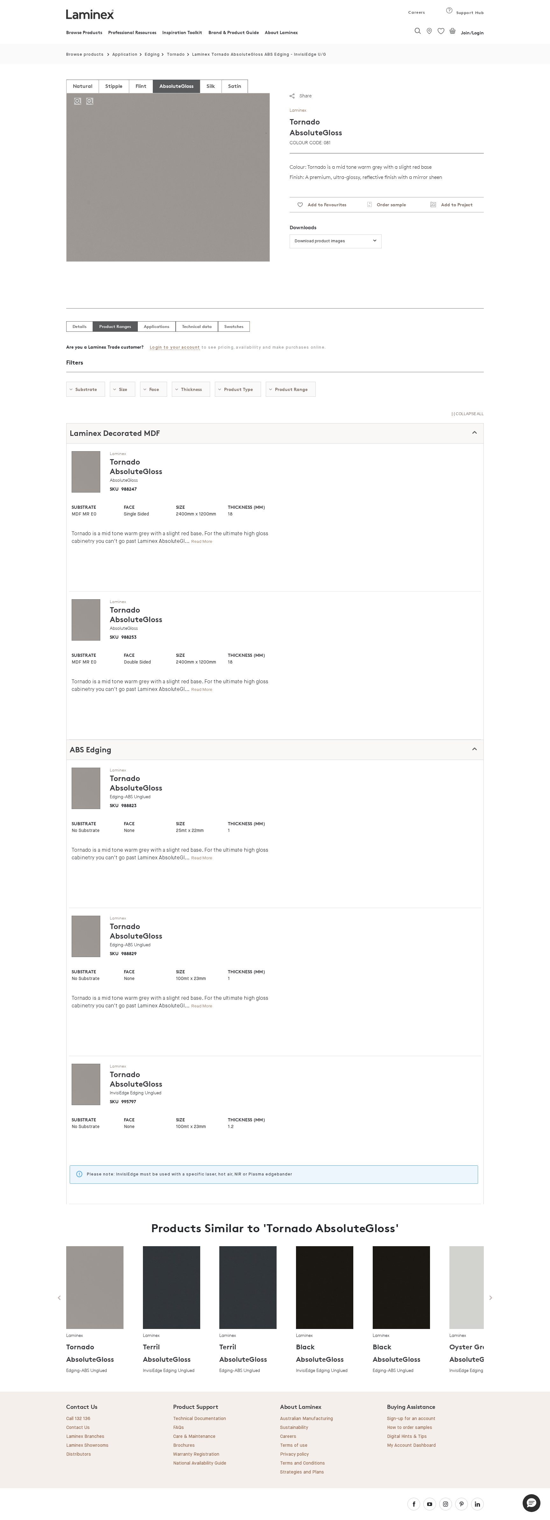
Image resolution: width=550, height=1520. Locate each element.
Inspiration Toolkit (182, 32)
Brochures (184, 1445)
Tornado (176, 55)
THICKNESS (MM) (246, 507)
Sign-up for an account (411, 1419)
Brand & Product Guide (233, 32)
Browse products (85, 55)
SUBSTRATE (84, 507)
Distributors (78, 1454)
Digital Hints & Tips (407, 1436)
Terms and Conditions (302, 1463)
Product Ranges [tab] (115, 326)
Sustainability (294, 1427)
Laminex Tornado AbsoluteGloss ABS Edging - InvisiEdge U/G (259, 55)
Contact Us (78, 1427)
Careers (416, 12)
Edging (152, 55)
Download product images (320, 241)
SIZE (180, 507)
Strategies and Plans (302, 1472)
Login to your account (175, 347)
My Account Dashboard (411, 1445)
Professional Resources (132, 32)
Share (306, 95)
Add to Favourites (324, 204)
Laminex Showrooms (87, 1445)
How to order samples (409, 1427)
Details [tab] (80, 326)
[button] (531, 1503)
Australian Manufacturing (306, 1419)
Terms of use (293, 1445)
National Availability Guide (199, 1463)
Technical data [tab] (197, 326)
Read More (201, 541)
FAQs (178, 1427)
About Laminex (281, 32)
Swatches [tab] (233, 326)
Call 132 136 (78, 1419)
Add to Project (454, 204)
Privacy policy (294, 1454)
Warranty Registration (196, 1454)
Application (125, 55)
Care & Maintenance (194, 1436)
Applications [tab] (156, 326)
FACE (129, 507)
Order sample (389, 204)
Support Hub (469, 12)
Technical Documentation (199, 1419)
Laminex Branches (85, 1436)
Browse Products (84, 32)
